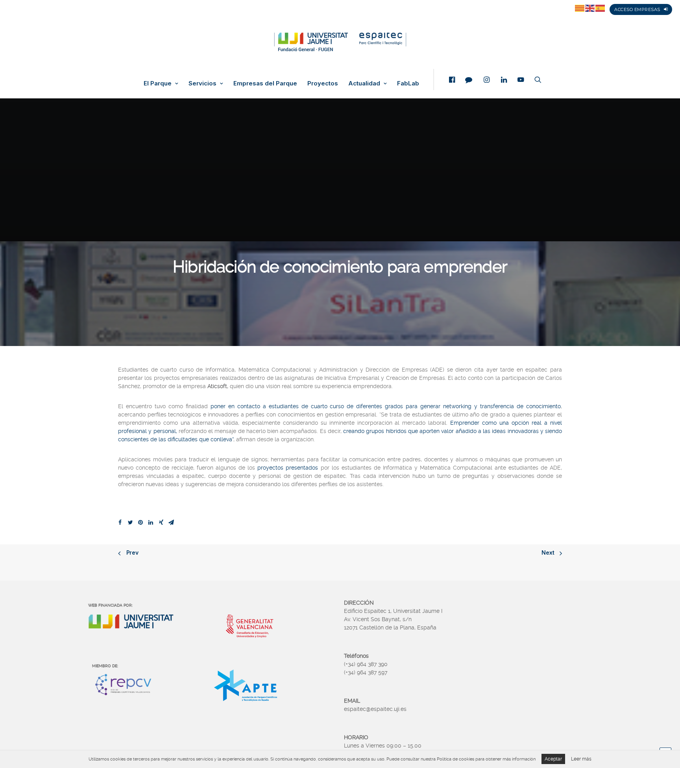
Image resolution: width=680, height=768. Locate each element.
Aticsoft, (217, 386)
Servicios (202, 83)
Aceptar (553, 759)
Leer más (581, 759)
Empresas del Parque (265, 83)
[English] (590, 8)
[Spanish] (600, 8)
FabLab (408, 83)
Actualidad (364, 83)
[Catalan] (580, 8)
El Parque (158, 83)
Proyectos (322, 83)
